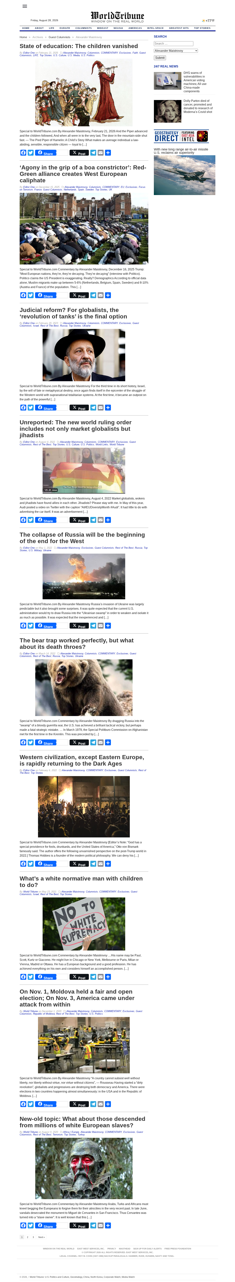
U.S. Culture (59, 55)
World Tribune (117, 444)
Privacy (111, 1249)
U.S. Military (35, 550)
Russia (63, 325)
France (38, 189)
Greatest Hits (179, 28)
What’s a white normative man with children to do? (81, 881)
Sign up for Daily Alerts (147, 1249)
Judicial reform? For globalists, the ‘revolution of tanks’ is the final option (73, 313)
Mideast (102, 28)
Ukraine (86, 325)
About (39, 28)
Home (23, 37)
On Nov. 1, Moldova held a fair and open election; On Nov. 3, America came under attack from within (77, 998)
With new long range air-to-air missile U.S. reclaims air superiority (181, 151)
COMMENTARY (109, 52)
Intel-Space (155, 28)
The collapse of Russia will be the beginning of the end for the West (82, 537)
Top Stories (202, 28)
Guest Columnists (59, 37)
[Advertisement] (185, 233)
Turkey (81, 1134)
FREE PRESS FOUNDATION (177, 1249)
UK (110, 189)
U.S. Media (74, 55)
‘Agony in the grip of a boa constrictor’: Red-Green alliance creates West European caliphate (83, 174)
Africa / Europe (71, 1132)
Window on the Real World (58, 1249)
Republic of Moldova (44, 1013)
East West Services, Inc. (90, 1249)
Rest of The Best (49, 325)
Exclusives (125, 52)
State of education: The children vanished (79, 46)
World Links (102, 444)
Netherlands (70, 189)
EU (122, 187)
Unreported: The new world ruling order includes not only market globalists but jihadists (75, 429)
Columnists (83, 28)
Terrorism (58, 1134)
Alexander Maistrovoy (74, 52)
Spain (81, 189)
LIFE (51, 28)
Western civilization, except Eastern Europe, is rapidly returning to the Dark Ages (82, 760)
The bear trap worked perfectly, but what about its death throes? (77, 643)
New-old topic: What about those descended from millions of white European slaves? (82, 1122)
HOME (26, 28)
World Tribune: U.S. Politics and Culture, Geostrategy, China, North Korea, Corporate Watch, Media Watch (81, 1277)
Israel (36, 325)
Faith (135, 52)
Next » (41, 1237)
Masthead (124, 1249)
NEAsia (118, 28)
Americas (135, 28)
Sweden (89, 189)
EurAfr (65, 28)
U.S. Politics (88, 55)
